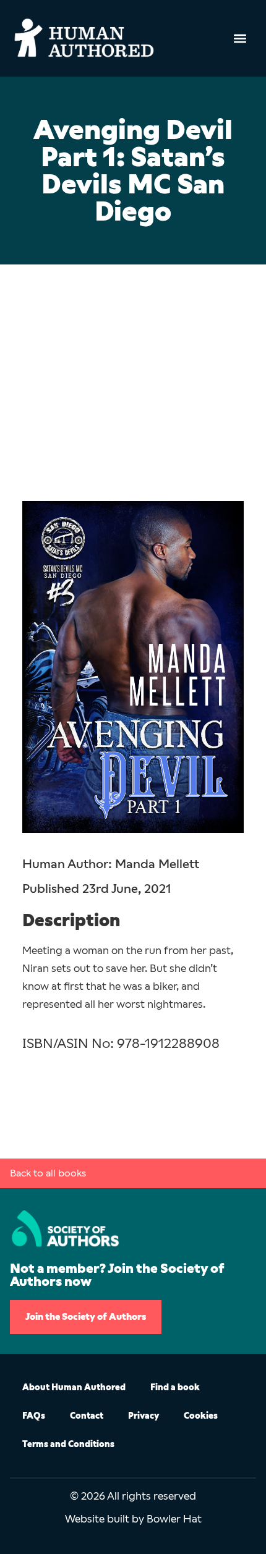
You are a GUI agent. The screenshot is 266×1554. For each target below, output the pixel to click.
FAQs (33, 1416)
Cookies (201, 1416)
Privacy (143, 1416)
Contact (86, 1416)
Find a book (175, 1387)
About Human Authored (74, 1387)
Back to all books (48, 1173)
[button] (240, 38)
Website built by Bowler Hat (133, 1519)
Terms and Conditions (68, 1444)
